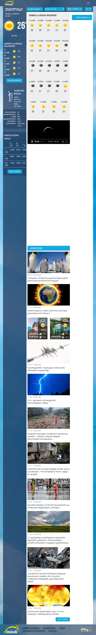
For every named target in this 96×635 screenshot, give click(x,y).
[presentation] (29, 328)
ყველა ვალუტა (14, 171)
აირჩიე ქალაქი (34, 9)
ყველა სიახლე (62, 619)
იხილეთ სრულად (14, 80)
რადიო (62, 628)
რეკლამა (53, 631)
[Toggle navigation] (88, 3)
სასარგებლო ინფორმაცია (34, 631)
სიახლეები (36, 248)
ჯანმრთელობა (49, 628)
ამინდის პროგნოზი (31, 628)
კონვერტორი (82, 17)
